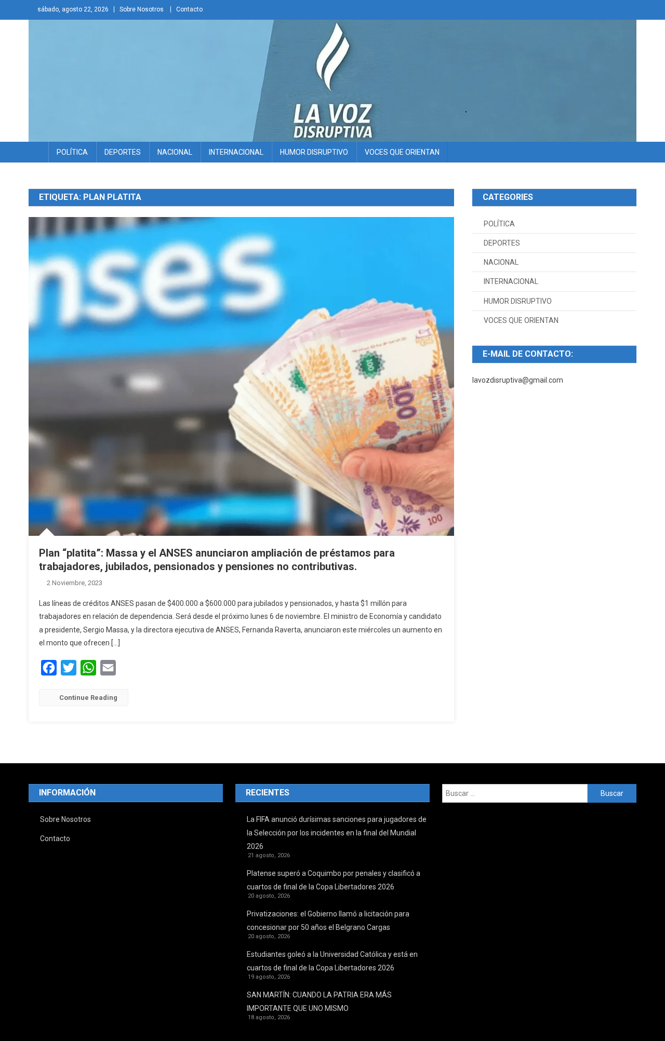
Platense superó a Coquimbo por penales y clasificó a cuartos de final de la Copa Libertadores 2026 (333, 880)
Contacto (189, 9)
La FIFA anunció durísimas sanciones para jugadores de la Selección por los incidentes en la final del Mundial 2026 (337, 832)
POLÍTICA (72, 152)
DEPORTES (122, 152)
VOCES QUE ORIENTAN (402, 152)
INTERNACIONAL (236, 152)
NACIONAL (174, 152)
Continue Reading (88, 697)
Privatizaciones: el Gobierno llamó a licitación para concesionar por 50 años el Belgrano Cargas (328, 920)
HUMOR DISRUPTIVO (314, 152)
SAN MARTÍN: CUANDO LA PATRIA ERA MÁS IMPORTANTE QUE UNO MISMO (319, 1001)
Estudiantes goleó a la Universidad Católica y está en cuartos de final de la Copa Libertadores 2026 (332, 961)
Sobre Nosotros (141, 9)
